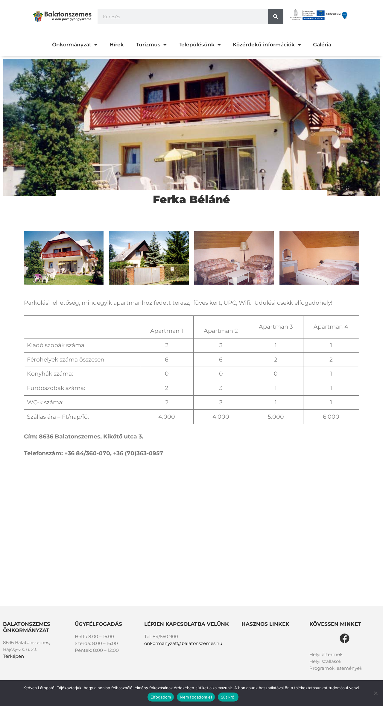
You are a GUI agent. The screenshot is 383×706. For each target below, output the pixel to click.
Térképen (13, 656)
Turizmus (148, 45)
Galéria (322, 45)
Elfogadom (161, 697)
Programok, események (335, 668)
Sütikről (228, 697)
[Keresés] (275, 16)
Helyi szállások (325, 661)
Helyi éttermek (326, 654)
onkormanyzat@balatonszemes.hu (183, 643)
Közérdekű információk (264, 45)
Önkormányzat (71, 45)
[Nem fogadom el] (376, 693)
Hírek (117, 45)
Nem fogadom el (196, 697)
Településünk (197, 45)
